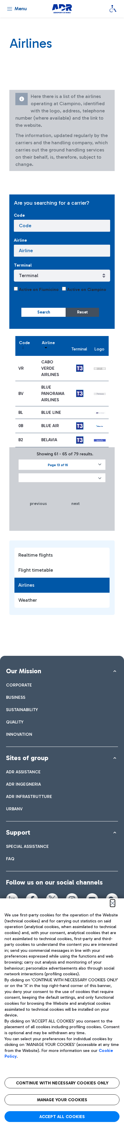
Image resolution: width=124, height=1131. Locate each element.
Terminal (23, 265)
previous (38, 503)
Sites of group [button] (27, 758)
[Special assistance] (113, 9)
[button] (62, 464)
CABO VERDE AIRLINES (50, 368)
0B (20, 425)
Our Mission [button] (23, 671)
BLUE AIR (50, 425)
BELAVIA (49, 439)
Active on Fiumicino (38, 289)
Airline (20, 240)
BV (20, 393)
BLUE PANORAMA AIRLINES (52, 393)
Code (19, 215)
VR (21, 368)
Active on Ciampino (86, 289)
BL (20, 412)
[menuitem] (19, 685)
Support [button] (18, 832)
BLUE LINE (51, 412)
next (75, 503)
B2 (20, 439)
